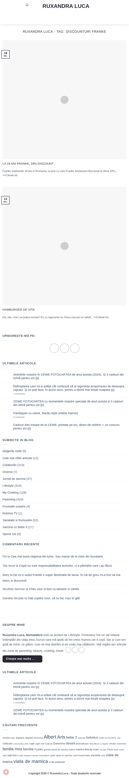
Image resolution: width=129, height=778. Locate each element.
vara (103, 755)
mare (96, 749)
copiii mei (39, 743)
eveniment (121, 744)
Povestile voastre (14, 506)
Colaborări (9, 465)
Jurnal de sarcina (14, 478)
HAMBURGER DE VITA (19, 309)
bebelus (92, 737)
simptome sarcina (31, 756)
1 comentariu (24, 394)
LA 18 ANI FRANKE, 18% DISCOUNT (28, 163)
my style (103, 750)
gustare (47, 749)
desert (70, 743)
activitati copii (9, 738)
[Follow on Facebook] (54, 348)
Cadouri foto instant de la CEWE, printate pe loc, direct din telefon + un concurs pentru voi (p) (66, 426)
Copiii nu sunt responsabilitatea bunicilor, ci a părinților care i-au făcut (65, 565)
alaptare (20, 737)
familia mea (12, 749)
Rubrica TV (10, 513)
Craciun (49, 743)
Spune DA (9, 534)
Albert (50, 737)
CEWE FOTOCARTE (107, 738)
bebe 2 (71, 737)
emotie (112, 743)
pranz (116, 750)
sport (52, 755)
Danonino (59, 743)
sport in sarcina (64, 755)
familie (28, 749)
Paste (110, 749)
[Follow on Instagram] (64, 348)
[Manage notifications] (6, 772)
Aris (61, 737)
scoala (20, 756)
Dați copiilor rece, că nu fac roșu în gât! (54, 598)
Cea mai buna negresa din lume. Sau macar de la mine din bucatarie (57, 556)
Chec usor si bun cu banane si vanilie (54, 589)
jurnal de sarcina (60, 749)
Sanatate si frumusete (17, 520)
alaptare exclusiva (34, 738)
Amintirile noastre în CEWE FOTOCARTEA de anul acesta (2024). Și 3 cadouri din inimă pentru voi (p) (68, 376)
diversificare (82, 743)
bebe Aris (81, 738)
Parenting (9, 499)
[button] (5, 12)
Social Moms (44, 756)
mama (72, 749)
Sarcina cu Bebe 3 (15, 527)
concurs (8, 743)
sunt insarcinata (81, 755)
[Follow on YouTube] (74, 348)
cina (118, 738)
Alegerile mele (12, 451)
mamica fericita (83, 749)
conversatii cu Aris (20, 744)
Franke (38, 749)
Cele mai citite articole (17, 458)
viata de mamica (30, 761)
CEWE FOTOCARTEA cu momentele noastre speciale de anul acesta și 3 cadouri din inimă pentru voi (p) (68, 403)
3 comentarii (24, 417)
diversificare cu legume (99, 744)
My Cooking (10, 492)
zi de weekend (57, 762)
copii (31, 743)
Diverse (8, 472)
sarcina (12, 755)
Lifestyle (8, 485)
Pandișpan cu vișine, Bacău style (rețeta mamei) (45, 413)
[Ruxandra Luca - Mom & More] (64, 12)
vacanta (95, 755)
